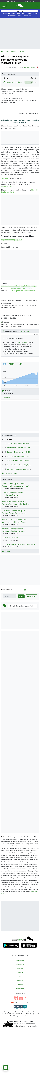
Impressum (20, 961)
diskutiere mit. (24, 331)
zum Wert (6, 397)
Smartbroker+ (23, 342)
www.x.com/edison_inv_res (21, 288)
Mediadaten (20, 965)
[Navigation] (3, 6)
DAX (10, 1)
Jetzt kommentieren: (30, 67)
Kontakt (20, 981)
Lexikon (20, 969)
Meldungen (14, 51)
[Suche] (36, 6)
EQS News (23, 51)
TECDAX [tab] (12, 364)
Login (21, 596)
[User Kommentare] (5, 1067)
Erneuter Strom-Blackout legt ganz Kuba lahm (23, 465)
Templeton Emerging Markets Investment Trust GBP (14, 82)
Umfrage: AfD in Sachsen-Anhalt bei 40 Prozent (19, 544)
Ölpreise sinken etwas (10, 538)
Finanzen (20, 973)
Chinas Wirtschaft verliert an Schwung (21, 443)
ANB (20, 977)
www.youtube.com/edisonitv (23, 290)
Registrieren (31, 596)
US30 (29, 1)
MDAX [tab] (21, 364)
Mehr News (6, 551)
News (7, 51)
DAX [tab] (4, 364)
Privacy (20, 985)
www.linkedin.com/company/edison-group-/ (18, 286)
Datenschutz (20, 989)
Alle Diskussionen (11, 473)
